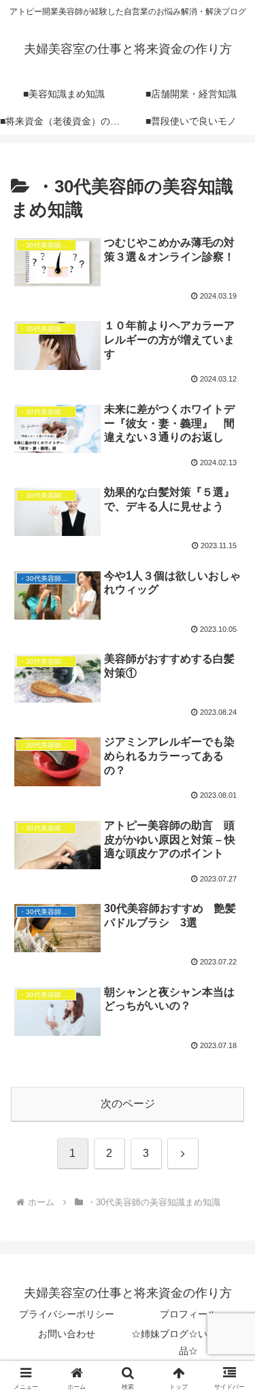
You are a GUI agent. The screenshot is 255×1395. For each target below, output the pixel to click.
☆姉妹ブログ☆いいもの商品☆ (188, 1342)
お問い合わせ (66, 1333)
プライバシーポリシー (66, 1314)
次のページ (128, 1103)
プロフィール (188, 1314)
